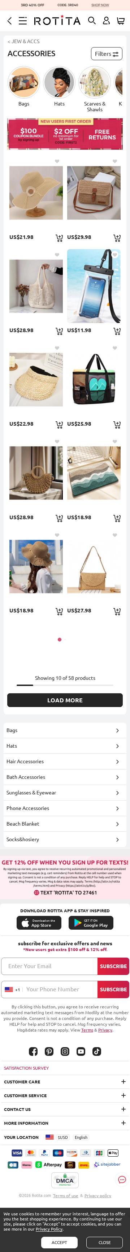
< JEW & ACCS (23, 41)
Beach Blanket (22, 824)
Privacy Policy (49, 1229)
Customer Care (22, 1081)
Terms (87, 1030)
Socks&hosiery (22, 839)
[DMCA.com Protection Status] (65, 1180)
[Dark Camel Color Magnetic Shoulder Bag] (93, 566)
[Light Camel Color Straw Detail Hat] (35, 379)
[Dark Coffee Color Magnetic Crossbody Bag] (93, 193)
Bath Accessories (25, 777)
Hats (11, 746)
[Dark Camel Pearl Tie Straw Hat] (35, 566)
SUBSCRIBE (113, 966)
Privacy (105, 1030)
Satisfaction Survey (26, 1068)
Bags (11, 730)
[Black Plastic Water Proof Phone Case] (93, 286)
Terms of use (65, 1195)
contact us (17, 1109)
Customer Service (25, 1095)
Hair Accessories (25, 761)
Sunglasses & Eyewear (31, 793)
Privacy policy (97, 1195)
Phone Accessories (27, 808)
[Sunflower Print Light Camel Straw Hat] (35, 193)
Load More (65, 700)
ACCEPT (59, 1242)
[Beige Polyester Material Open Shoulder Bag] (35, 286)
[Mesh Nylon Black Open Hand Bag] (93, 379)
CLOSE (105, 1242)
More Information (26, 1123)
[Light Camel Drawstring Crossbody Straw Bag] (35, 473)
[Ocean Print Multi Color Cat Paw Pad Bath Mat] (93, 473)
